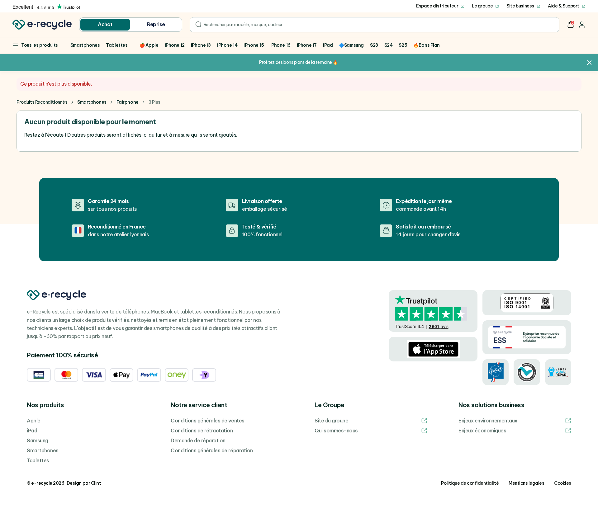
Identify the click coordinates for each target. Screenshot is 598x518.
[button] (570, 24)
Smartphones (92, 102)
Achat (105, 24)
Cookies (562, 483)
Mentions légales (526, 483)
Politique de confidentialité (470, 483)
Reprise (156, 24)
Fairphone (127, 102)
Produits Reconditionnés (42, 102)
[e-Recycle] (42, 25)
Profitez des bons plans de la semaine (295, 62)
